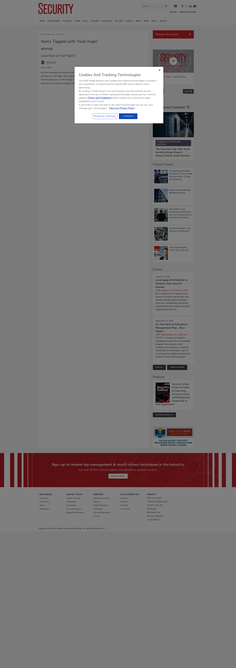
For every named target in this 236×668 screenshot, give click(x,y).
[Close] (160, 70)
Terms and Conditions (100, 97)
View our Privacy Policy (122, 108)
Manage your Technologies (105, 116)
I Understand (128, 116)
